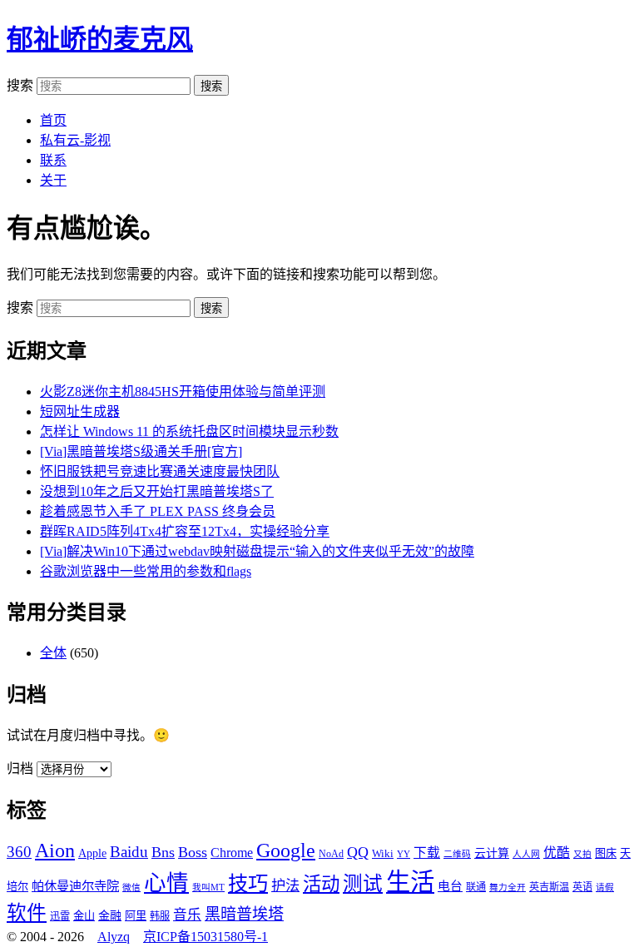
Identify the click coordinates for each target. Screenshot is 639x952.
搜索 (20, 85)
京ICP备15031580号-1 (205, 937)
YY (403, 854)
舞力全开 (507, 887)
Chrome (232, 852)
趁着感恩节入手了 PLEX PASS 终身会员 (157, 511)
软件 (27, 913)
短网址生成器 (80, 411)
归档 (20, 768)
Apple (92, 853)
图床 (606, 853)
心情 (166, 882)
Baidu (129, 851)
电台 (450, 886)
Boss (192, 852)
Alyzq (113, 937)
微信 (131, 887)
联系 (53, 160)
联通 (476, 887)
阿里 (135, 916)
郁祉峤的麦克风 (100, 39)
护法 (285, 886)
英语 (582, 887)
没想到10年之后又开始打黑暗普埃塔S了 (157, 491)
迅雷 (60, 916)
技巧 (248, 883)
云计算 (491, 853)
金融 (109, 915)
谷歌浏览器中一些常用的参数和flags (145, 571)
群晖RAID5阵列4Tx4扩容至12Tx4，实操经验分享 (184, 531)
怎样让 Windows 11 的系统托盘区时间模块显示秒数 (189, 431)
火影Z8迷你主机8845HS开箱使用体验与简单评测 (182, 391)
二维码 (457, 854)
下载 (427, 852)
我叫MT (208, 887)
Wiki (383, 853)
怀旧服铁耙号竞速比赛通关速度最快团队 (160, 471)
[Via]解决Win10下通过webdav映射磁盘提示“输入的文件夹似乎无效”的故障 (257, 551)
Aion (55, 850)
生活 (410, 882)
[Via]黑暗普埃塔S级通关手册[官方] (141, 451)
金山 (84, 916)
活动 (321, 884)
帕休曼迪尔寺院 (75, 886)
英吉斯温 (549, 887)
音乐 (187, 915)
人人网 (526, 854)
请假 (605, 887)
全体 (53, 653)
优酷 (556, 852)
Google (285, 850)
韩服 (160, 916)
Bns (163, 852)
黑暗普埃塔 (244, 914)
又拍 (582, 854)
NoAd (331, 854)
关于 (53, 180)
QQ (358, 852)
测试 (363, 884)
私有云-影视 (75, 140)
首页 (53, 120)
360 (19, 851)
